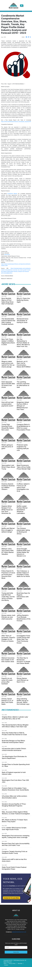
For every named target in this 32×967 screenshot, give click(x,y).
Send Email (7, 254)
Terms (5, 963)
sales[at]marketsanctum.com (19, 932)
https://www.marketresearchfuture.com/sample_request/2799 (16, 121)
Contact (6, 965)
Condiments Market (12, 193)
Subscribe (16, 952)
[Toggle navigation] (21, 5)
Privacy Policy (12, 963)
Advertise (20, 963)
